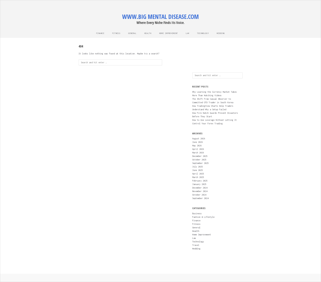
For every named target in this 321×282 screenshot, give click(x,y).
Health (147, 33)
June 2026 (197, 142)
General (132, 33)
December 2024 (199, 187)
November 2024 (199, 191)
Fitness (116, 33)
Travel (195, 245)
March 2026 (198, 152)
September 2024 (200, 198)
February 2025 (199, 180)
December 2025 (199, 156)
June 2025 (197, 170)
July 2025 (197, 166)
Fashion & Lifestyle (203, 217)
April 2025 (198, 173)
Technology (203, 33)
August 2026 (198, 138)
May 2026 (197, 145)
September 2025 (200, 163)
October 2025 (199, 159)
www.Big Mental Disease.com (160, 17)
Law (187, 33)
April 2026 (198, 149)
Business (197, 213)
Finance (100, 33)
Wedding (221, 33)
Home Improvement (168, 33)
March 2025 (198, 177)
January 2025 (199, 184)
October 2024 (199, 195)
